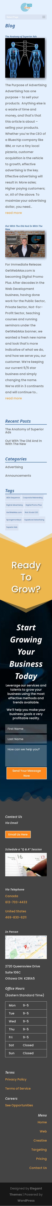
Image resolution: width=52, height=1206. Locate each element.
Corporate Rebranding (33, 497)
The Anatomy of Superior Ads (21, 36)
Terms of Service (18, 1088)
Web (43, 1131)
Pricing (41, 1159)
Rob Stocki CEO (31, 512)
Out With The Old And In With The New (23, 442)
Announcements (18, 475)
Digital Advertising (14, 505)
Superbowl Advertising (34, 520)
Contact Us (38, 1168)
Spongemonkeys (13, 520)
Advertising (14, 467)
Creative (40, 1140)
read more (13, 213)
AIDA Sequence (13, 497)
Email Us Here (18, 834)
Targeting (39, 1150)
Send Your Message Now (26, 773)
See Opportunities (19, 1105)
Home (42, 1122)
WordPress (26, 1200)
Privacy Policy (15, 1079)
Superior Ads (11, 527)
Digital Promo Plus (34, 505)
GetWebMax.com (14, 512)
